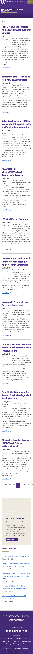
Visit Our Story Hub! (15, 518)
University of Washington (3, 2)
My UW (16, 641)
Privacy (8, 644)
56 (14, 484)
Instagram (13, 631)
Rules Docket (25, 641)
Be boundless (16, 620)
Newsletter (23, 644)
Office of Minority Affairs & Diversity (2, 21)
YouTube (16, 631)
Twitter (10, 631)
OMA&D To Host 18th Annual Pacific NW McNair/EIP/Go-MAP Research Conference (16, 261)
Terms (15, 644)
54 (6, 484)
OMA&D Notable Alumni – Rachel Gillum (15, 556)
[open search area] (24, 2)
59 (25, 484)
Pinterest (23, 631)
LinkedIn (20, 631)
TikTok (26, 631)
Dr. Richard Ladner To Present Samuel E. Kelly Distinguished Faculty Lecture (16, 347)
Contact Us (18, 638)
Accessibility (8, 638)
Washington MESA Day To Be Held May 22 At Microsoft (16, 78)
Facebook (7, 631)
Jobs (25, 638)
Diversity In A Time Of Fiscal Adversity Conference (15, 303)
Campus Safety (7, 641)
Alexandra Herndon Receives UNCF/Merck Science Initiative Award (16, 443)
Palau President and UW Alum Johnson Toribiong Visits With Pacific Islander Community (16, 124)
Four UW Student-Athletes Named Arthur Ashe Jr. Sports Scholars (16, 29)
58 (21, 484)
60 (29, 484)
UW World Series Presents (15, 219)
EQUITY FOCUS (10, 539)
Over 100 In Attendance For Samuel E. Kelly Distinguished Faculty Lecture (16, 395)
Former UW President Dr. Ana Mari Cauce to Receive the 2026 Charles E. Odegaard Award (16, 576)
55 (10, 484)
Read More (5, 68)
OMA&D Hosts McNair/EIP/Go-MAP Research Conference (12, 172)
